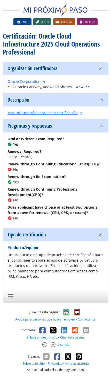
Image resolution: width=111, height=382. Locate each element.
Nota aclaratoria (77, 363)
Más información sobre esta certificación (42, 112)
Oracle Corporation (24, 81)
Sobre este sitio (33, 363)
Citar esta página (72, 337)
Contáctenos (87, 319)
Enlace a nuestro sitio (42, 337)
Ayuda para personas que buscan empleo (45, 319)
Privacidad (54, 363)
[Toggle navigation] (11, 296)
